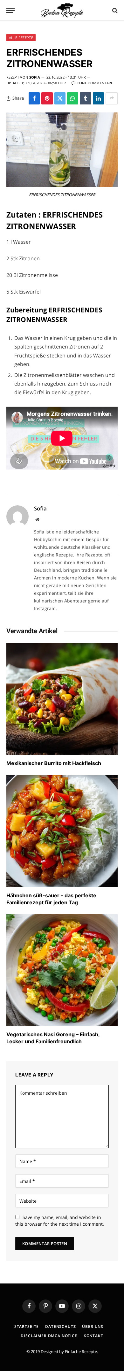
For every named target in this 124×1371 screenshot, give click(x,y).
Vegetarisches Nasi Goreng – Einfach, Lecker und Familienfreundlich (53, 1038)
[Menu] (10, 10)
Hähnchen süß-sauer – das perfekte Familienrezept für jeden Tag (51, 899)
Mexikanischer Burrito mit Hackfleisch (53, 763)
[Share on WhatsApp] (72, 98)
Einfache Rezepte (81, 1351)
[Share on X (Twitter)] (59, 98)
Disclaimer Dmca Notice (49, 1335)
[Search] (114, 10)
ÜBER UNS (92, 1326)
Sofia (34, 77)
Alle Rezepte (21, 37)
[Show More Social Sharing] (112, 98)
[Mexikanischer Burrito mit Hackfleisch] (62, 699)
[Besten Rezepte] (62, 10)
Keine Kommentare (95, 82)
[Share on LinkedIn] (98, 98)
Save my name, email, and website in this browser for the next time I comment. (59, 1220)
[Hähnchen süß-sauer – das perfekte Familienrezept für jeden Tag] (62, 831)
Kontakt (93, 1335)
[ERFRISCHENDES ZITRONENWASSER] (62, 185)
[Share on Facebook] (34, 98)
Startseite (26, 1326)
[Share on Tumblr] (85, 98)
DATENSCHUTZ (60, 1326)
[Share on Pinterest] (46, 98)
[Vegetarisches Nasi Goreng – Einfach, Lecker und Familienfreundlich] (62, 970)
